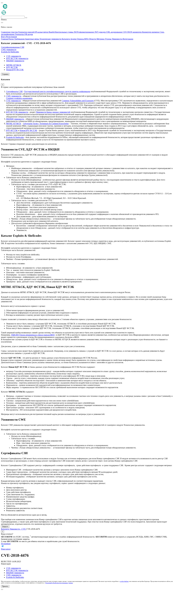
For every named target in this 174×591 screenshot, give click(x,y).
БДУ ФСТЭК (12, 130)
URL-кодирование (114, 32)
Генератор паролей (26, 32)
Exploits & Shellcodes (15, 137)
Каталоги (5, 529)
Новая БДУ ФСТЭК (28, 130)
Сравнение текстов (9, 32)
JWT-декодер (100, 32)
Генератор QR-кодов (24, 34)
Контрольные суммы (64, 32)
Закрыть (5, 527)
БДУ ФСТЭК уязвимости (17, 112)
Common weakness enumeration (19, 98)
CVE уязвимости (13, 101)
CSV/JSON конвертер (132, 32)
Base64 (52, 32)
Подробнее (6, 544)
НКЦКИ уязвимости (15, 119)
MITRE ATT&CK (13, 123)
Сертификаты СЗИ (14, 91)
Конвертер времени (151, 32)
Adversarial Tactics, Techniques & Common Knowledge (46, 123)
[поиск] (26, 17)
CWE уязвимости (13, 96)
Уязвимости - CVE (18, 529)
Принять (5, 586)
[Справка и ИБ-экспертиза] (2, 589)
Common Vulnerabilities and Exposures (78, 101)
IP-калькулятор (42, 32)
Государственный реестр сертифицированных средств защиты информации (57, 91)
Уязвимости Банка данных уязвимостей (53, 112)
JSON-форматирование (84, 32)
